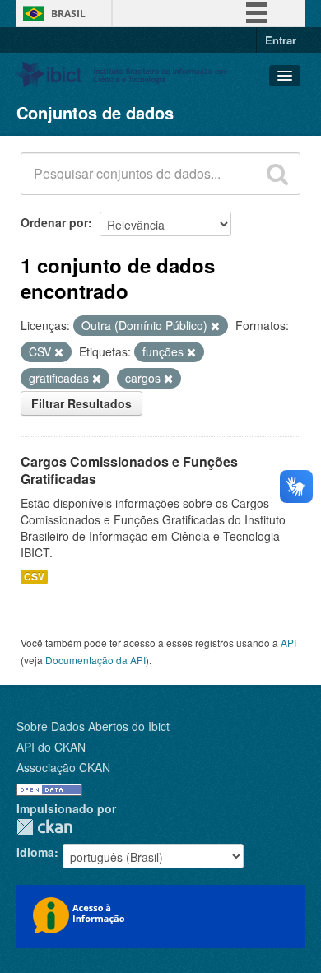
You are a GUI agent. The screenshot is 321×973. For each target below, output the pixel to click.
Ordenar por (54, 222)
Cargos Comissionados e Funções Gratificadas (129, 470)
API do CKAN (51, 746)
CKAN (44, 827)
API (288, 642)
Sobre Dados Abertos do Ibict (93, 726)
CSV (34, 577)
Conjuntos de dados (95, 112)
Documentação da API (95, 660)
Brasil (68, 14)
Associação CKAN (63, 767)
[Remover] (215, 326)
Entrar (280, 40)
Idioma (35, 852)
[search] (277, 173)
